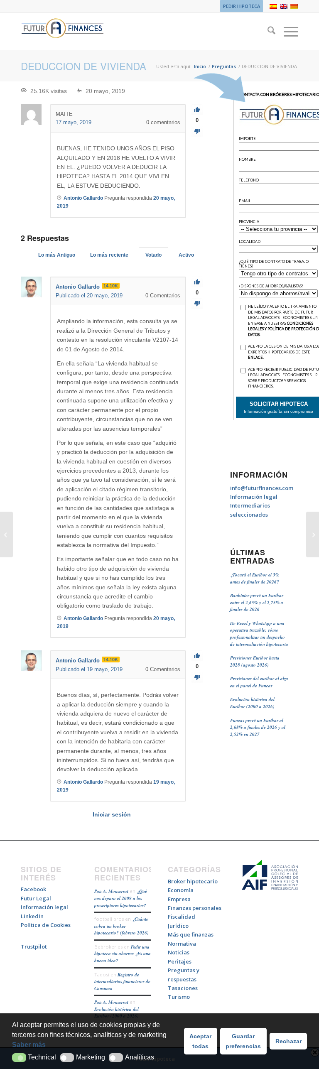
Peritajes (179, 961)
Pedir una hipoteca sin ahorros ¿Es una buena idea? (122, 954)
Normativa (182, 943)
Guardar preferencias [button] (243, 1041)
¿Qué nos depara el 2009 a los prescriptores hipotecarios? (120, 898)
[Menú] (286, 31)
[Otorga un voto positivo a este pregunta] (197, 109)
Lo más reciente (109, 255)
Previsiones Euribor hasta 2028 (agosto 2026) (255, 661)
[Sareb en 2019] (6, 534)
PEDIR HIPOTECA (241, 6)
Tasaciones (183, 988)
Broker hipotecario (193, 881)
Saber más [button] (29, 1044)
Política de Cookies (46, 925)
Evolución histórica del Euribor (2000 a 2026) (252, 703)
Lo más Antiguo (56, 255)
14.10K (110, 285)
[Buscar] (267, 31)
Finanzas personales (194, 908)
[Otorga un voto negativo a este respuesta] (197, 303)
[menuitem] (239, 6)
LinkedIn (32, 916)
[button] (19, 1057)
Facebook (33, 889)
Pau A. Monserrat (111, 891)
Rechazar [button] (288, 1041)
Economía (181, 890)
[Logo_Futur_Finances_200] (62, 31)
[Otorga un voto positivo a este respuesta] (197, 282)
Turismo (179, 996)
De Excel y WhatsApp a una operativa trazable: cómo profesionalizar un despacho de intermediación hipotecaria (259, 633)
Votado (153, 255)
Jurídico (178, 925)
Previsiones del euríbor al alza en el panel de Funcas (259, 682)
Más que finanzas (190, 934)
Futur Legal (36, 898)
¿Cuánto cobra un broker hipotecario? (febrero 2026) (121, 926)
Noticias (178, 952)
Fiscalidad (181, 916)
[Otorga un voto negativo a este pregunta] (197, 131)
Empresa (179, 899)
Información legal (253, 496)
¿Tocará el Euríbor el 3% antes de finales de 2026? (254, 578)
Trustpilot (34, 946)
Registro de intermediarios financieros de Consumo (122, 981)
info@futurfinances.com (261, 488)
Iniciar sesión (112, 814)
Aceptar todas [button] (200, 1041)
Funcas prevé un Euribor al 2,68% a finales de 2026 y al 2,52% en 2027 (257, 727)
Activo (186, 255)
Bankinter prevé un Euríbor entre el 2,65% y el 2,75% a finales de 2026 (256, 602)
